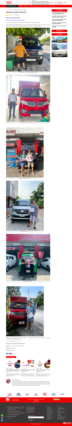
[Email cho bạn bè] (9, 353)
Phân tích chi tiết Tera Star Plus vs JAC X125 (59, 26)
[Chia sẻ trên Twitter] (8, 353)
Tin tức (12, 9)
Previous (48, 359)
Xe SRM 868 (27, 231)
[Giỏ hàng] (65, 2)
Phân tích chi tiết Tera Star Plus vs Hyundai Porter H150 (59, 23)
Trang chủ (8, 9)
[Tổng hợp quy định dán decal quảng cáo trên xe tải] (43, 364)
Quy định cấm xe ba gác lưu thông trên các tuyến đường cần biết (13, 370)
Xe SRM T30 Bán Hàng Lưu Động (29, 122)
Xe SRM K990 (25, 72)
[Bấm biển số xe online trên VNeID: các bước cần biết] (28, 364)
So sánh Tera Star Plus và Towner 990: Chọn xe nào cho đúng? (59, 17)
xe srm (27, 337)
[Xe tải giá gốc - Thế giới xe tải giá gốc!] (9, 2)
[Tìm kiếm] (25, 2)
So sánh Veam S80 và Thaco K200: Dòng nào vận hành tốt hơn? (59, 13)
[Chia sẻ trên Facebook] (6, 353)
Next (49, 359)
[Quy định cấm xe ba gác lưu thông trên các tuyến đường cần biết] (13, 364)
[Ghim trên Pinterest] (11, 353)
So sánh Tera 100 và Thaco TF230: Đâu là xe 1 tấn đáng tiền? (59, 20)
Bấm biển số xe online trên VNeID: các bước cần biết (28, 370)
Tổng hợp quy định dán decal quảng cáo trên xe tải (43, 370)
